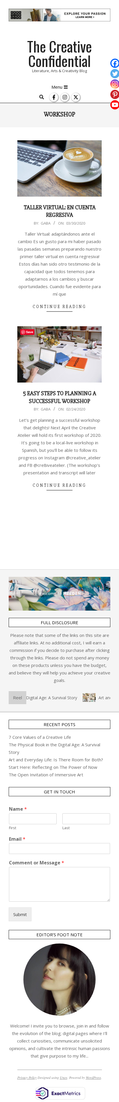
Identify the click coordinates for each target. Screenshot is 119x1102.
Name (18, 809)
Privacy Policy (27, 1077)
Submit (20, 914)
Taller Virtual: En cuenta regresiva (60, 211)
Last (66, 827)
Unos (63, 1077)
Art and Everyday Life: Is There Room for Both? (56, 759)
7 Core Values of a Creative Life (40, 737)
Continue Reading (59, 306)
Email (17, 839)
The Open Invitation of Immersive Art (46, 774)
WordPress (93, 1077)
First (12, 827)
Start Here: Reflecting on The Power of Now (53, 767)
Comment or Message (36, 863)
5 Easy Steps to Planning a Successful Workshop (59, 397)
